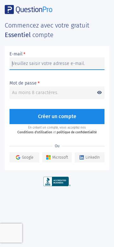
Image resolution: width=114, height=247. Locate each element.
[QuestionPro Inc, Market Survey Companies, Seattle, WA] (57, 181)
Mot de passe (56, 83)
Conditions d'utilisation (34, 132)
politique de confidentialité (77, 132)
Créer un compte (57, 116)
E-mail (17, 54)
